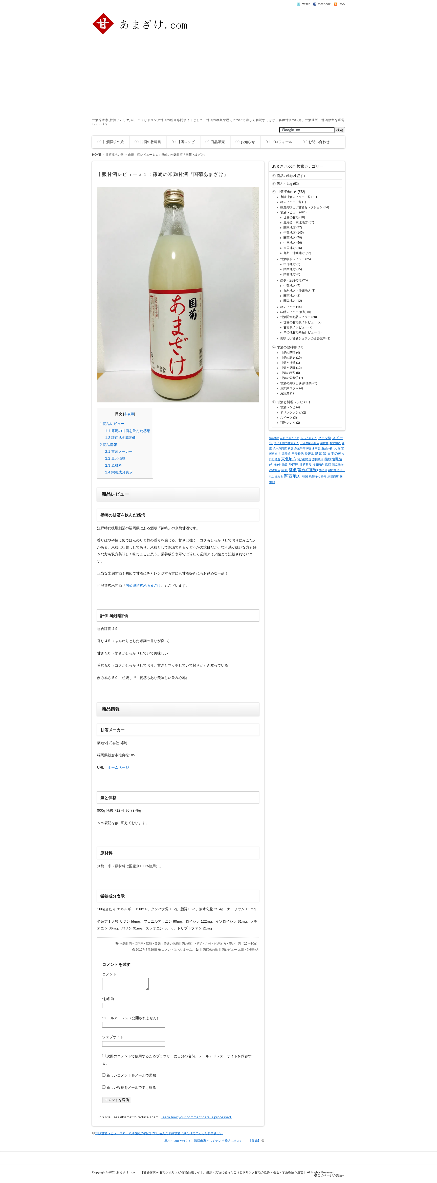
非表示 (129, 414)
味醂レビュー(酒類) (293, 312)
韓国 (305, 476)
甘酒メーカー (119, 451)
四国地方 (289, 248)
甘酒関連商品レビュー (295, 317)
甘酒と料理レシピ (290, 402)
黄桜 (272, 482)
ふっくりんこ (308, 438)
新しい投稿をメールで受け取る (131, 1087)
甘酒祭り (305, 464)
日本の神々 (336, 453)
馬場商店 (333, 476)
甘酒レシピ (186, 142)
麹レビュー (287, 307)
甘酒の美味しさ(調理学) (296, 383)
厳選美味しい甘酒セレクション (301, 207)
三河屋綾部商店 (309, 443)
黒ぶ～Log (284, 184)
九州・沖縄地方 (215, 943)
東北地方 (288, 459)
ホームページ (118, 767)
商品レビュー (112, 424)
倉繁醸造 (335, 443)
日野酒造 (274, 459)
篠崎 (149, 943)
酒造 (199, 943)
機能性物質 (281, 464)
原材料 (113, 465)
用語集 (284, 393)
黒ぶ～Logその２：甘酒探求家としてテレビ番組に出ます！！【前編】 (212, 1141)
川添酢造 (284, 454)
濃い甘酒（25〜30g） (244, 943)
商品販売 (218, 142)
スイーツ (286, 417)
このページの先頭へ (331, 1175)
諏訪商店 (274, 470)
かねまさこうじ (289, 438)
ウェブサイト (112, 1037)
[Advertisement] (218, 75)
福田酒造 (318, 464)
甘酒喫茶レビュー (292, 259)
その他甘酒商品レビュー (300, 332)
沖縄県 (293, 464)
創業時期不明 (302, 448)
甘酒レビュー (228, 949)
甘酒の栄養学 (289, 378)
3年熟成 (274, 438)
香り (323, 476)
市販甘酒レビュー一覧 (295, 197)
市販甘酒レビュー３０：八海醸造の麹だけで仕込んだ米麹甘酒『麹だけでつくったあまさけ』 (159, 1133)
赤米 (284, 470)
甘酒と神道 (287, 363)
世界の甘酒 (291, 217)
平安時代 (298, 454)
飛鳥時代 (314, 476)
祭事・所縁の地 (290, 280)
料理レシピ (287, 422)
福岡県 (138, 943)
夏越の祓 (327, 448)
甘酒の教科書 (150, 142)
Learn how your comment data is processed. (196, 1117)
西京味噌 (337, 464)
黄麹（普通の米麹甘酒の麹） (174, 943)
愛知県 (320, 453)
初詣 (290, 448)
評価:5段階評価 (120, 438)
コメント (109, 974)
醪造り (323, 470)
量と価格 (115, 458)
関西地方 (289, 237)
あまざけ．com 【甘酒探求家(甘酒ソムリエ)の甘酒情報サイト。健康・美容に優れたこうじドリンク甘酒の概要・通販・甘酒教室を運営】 (211, 1172)
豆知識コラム (289, 388)
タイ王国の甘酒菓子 (286, 443)
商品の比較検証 (288, 176)
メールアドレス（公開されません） (131, 1018)
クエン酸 (324, 438)
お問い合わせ (319, 142)
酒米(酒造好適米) (303, 470)
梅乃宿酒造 (304, 459)
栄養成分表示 (119, 472)
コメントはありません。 (178, 949)
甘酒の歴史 (287, 357)
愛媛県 (309, 454)
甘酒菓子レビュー (295, 327)
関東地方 (289, 227)
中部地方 (289, 232)
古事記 (316, 448)
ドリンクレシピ (290, 412)
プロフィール (281, 142)
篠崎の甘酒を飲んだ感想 (127, 431)
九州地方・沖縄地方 (297, 290)
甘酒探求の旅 (113, 142)
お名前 (108, 999)
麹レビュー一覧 (290, 202)
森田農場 (317, 459)
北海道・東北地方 (295, 222)
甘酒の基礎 (287, 352)
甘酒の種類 (287, 373)
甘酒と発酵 (287, 368)
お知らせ (248, 142)
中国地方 (289, 242)
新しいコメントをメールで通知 (131, 1075)
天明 (337, 448)
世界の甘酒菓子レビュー (300, 322)
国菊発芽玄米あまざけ (143, 585)
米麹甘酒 (126, 943)
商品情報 (108, 445)
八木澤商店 (280, 448)
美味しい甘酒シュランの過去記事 (303, 338)
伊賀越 (324, 443)
